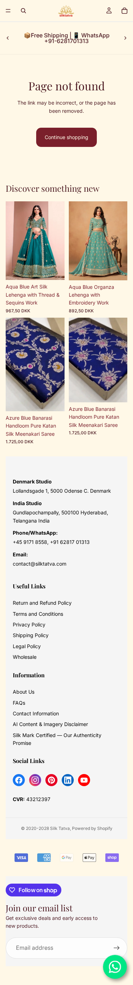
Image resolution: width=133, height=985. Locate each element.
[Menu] (8, 10)
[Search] (23, 10)
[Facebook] (19, 780)
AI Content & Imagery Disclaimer (50, 724)
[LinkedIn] (68, 780)
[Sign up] (116, 947)
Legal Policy (27, 646)
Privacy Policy (29, 624)
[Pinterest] (51, 780)
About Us (23, 692)
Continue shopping (66, 137)
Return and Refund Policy (42, 603)
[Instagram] (35, 780)
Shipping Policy (31, 635)
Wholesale (25, 657)
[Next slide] (125, 38)
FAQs (19, 703)
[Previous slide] (8, 38)
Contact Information (36, 713)
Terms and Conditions (38, 614)
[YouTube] (84, 780)
